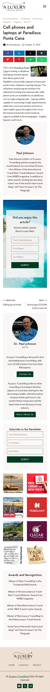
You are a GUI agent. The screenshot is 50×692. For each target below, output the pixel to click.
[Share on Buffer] (42, 53)
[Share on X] (30, 53)
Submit (25, 265)
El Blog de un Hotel (12, 302)
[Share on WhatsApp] (42, 59)
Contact (24, 665)
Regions (18, 21)
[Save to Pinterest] (19, 59)
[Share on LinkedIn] (19, 53)
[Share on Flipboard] (8, 59)
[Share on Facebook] (8, 53)
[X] (25, 686)
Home (12, 665)
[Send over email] (30, 59)
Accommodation (10, 18)
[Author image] (4, 45)
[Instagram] (30, 686)
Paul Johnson (14, 44)
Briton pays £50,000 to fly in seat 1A (37, 304)
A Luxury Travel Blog (19, 676)
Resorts (27, 21)
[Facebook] (19, 686)
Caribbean (25, 18)
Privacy (37, 665)
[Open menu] (44, 6)
